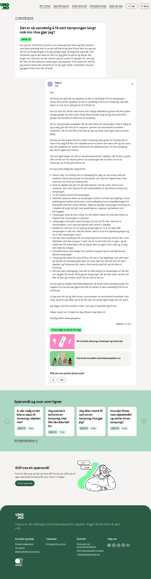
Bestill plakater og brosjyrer (27, 551)
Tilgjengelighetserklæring (88, 554)
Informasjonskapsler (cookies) (90, 550)
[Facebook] (123, 545)
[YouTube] (128, 545)
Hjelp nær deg (115, 6)
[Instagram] (118, 545)
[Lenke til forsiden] (4, 6)
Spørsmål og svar (61, 6)
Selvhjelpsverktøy (98, 6)
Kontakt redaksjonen (24, 544)
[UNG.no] (75, 516)
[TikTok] (113, 545)
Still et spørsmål (24, 483)
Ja (53, 380)
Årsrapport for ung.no (56, 544)
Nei (61, 380)
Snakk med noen (79, 6)
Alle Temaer (45, 6)
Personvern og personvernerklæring (86, 545)
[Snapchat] (109, 545)
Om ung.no (20, 548)
